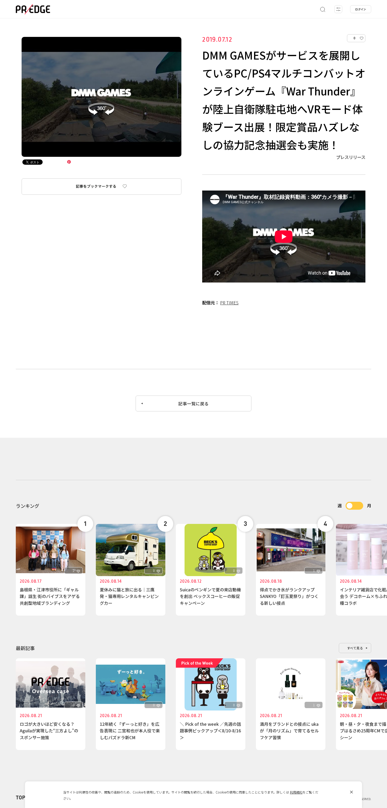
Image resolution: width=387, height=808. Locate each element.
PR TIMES (229, 302)
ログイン (360, 9)
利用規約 (296, 792)
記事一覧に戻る (193, 403)
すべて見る (355, 648)
